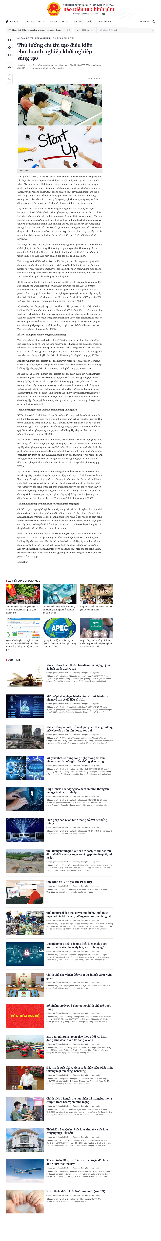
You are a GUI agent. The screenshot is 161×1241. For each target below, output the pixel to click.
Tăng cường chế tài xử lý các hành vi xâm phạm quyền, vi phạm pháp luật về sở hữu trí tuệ (96, 643)
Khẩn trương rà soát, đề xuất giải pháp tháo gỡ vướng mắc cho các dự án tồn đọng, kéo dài (79, 729)
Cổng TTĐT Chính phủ (85, 30)
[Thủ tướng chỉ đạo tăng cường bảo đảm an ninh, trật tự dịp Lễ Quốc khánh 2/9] (23, 594)
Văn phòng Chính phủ (108, 30)
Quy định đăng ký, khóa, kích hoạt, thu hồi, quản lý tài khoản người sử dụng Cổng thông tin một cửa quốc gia (22, 645)
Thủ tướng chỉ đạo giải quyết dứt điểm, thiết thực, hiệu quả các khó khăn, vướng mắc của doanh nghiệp (79, 914)
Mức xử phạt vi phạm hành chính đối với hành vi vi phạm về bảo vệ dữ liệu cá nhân (77, 698)
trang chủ (15, 22)
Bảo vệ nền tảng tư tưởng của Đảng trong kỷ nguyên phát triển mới (37, 30)
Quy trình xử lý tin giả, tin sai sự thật (69, 881)
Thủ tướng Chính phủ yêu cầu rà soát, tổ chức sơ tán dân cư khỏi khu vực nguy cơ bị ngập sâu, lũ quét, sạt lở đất (79, 854)
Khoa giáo (77, 22)
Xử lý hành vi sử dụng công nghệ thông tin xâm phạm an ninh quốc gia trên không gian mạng (76, 760)
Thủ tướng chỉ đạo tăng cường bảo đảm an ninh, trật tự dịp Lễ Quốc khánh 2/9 (22, 610)
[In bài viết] (9, 67)
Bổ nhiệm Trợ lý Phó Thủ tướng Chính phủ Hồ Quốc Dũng (78, 1007)
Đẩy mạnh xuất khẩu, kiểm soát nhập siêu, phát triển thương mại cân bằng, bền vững (79, 1069)
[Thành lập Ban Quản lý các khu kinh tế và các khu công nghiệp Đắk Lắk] (25, 1140)
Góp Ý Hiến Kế (105, 22)
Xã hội (65, 22)
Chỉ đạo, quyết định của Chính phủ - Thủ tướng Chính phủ (45, 38)
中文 (103, 14)
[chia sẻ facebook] (9, 40)
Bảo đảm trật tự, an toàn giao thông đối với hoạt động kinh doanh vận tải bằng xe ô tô (76, 1038)
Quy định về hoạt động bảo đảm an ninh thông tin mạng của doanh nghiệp (77, 790)
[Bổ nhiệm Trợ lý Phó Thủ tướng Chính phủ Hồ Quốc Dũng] (25, 1016)
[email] (122, 30)
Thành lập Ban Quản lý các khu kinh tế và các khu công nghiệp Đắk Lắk (77, 1131)
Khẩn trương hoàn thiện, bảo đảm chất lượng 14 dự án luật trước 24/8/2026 (78, 667)
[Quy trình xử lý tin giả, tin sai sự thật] (25, 892)
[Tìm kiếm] (153, 21)
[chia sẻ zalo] (9, 47)
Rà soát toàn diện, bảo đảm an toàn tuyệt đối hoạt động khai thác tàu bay (77, 1162)
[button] (65, 30)
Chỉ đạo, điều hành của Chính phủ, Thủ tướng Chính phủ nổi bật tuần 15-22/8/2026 (59, 610)
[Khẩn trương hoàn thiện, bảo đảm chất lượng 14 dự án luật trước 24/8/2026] (25, 675)
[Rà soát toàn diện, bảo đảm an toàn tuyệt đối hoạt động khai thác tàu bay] (25, 1171)
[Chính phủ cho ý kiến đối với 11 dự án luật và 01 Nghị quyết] (25, 985)
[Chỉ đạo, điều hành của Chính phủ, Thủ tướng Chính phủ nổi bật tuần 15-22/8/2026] (59, 594)
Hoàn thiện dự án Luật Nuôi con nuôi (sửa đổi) (75, 1191)
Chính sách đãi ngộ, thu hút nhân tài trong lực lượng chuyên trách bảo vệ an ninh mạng (79, 1100)
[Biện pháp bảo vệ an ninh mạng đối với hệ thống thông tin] (25, 830)
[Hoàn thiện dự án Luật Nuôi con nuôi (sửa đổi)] (25, 1201)
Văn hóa (53, 22)
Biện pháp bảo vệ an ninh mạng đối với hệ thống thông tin (76, 821)
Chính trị (29, 22)
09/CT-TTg (84, 65)
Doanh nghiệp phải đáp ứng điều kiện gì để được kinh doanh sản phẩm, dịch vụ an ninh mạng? (76, 945)
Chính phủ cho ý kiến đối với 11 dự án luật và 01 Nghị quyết (79, 976)
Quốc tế (91, 22)
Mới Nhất (144, 22)
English (95, 14)
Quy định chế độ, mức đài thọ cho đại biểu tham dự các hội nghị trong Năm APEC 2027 (59, 643)
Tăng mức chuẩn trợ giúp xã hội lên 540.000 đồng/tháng (96, 608)
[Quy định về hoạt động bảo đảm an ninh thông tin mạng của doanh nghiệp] (25, 799)
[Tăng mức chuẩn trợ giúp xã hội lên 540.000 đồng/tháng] (96, 594)
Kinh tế (41, 22)
